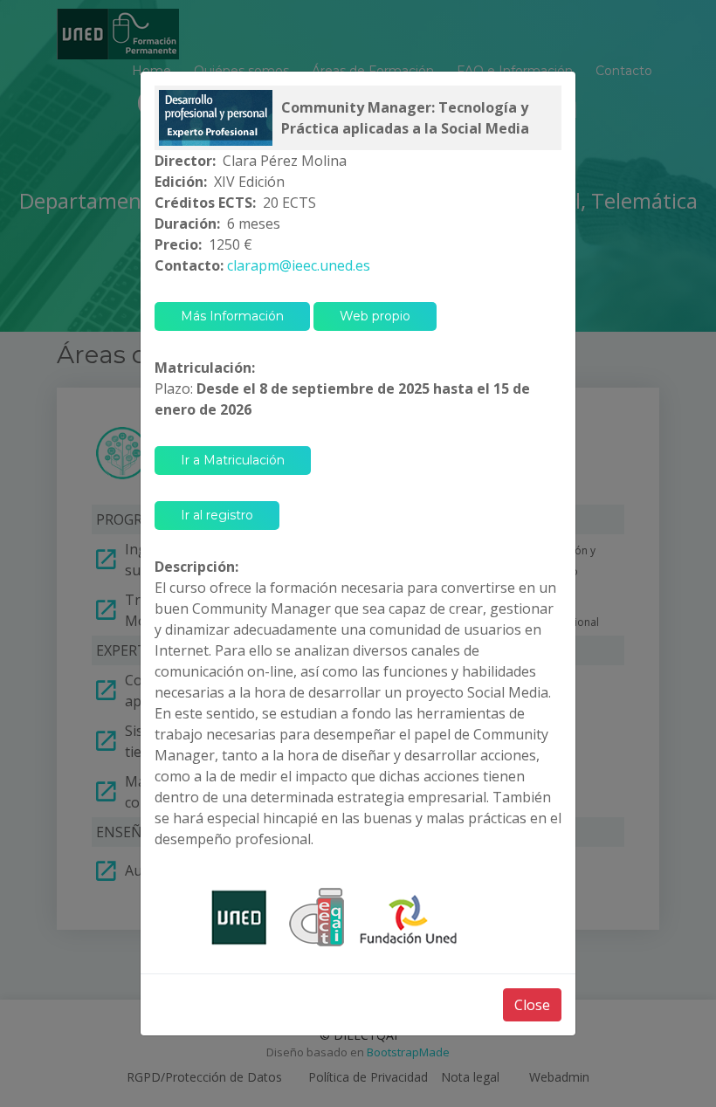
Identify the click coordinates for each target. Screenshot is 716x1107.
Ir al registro (217, 515)
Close (532, 1004)
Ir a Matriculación (233, 460)
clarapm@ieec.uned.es (298, 265)
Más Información (232, 316)
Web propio (375, 316)
